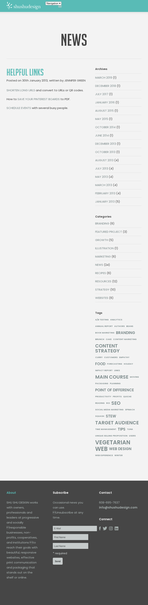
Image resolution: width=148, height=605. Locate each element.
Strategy (102, 290)
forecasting (114, 363)
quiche (127, 396)
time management (105, 429)
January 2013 (105, 201)
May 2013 (101, 177)
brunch (99, 339)
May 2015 (101, 119)
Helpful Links (25, 72)
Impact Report (104, 370)
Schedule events (19, 108)
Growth (101, 240)
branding (125, 332)
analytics (116, 319)
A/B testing (102, 319)
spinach (130, 409)
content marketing (125, 339)
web (101, 448)
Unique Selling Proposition (111, 435)
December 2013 (105, 144)
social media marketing (109, 409)
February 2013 (105, 193)
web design (120, 448)
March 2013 (103, 185)
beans (129, 326)
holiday (128, 363)
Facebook (100, 528)
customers (111, 357)
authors (119, 326)
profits (117, 396)
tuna (130, 429)
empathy (124, 357)
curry (99, 357)
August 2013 (104, 160)
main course (111, 377)
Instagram (111, 528)
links (117, 370)
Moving (134, 377)
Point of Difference (114, 390)
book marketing (104, 332)
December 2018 (105, 86)
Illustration (104, 248)
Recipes (100, 273)
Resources (103, 281)
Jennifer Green (75, 80)
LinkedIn (116, 528)
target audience (117, 422)
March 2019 (103, 78)
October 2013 (105, 152)
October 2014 (105, 127)
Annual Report (104, 326)
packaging (101, 383)
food (100, 364)
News (99, 265)
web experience (104, 455)
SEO (115, 403)
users (132, 435)
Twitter (105, 528)
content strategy (107, 348)
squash (99, 416)
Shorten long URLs (21, 90)
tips (121, 429)
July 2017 (101, 94)
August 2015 (104, 111)
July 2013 (101, 168)
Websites (101, 298)
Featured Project (108, 232)
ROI (108, 403)
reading (100, 403)
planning (115, 383)
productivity (103, 396)
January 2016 (105, 102)
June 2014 (102, 135)
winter (118, 455)
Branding (102, 223)
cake (109, 339)
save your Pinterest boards (39, 99)
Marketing (103, 256)
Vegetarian (112, 442)
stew (111, 416)
